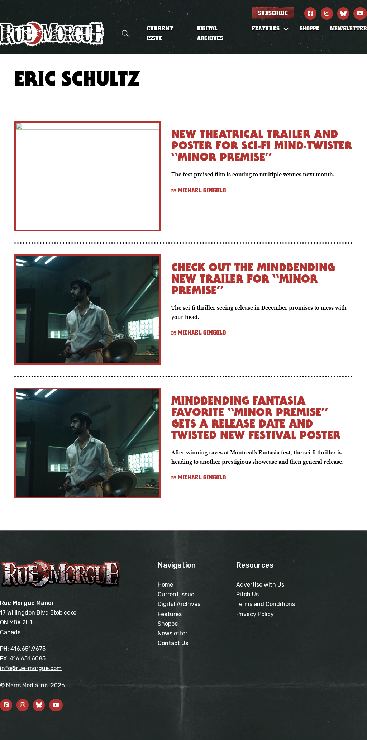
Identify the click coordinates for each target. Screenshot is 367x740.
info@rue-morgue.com (31, 668)
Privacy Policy (255, 614)
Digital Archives (210, 33)
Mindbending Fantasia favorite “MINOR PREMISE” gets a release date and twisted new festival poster (255, 417)
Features (170, 614)
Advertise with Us (260, 584)
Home (165, 584)
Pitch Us (247, 594)
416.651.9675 (28, 648)
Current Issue (160, 33)
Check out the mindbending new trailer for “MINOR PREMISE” (253, 278)
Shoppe (309, 28)
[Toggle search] (125, 34)
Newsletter (348, 28)
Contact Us (173, 643)
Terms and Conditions (265, 604)
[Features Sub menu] (286, 29)
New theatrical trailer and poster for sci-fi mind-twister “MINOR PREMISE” (261, 145)
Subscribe (273, 13)
